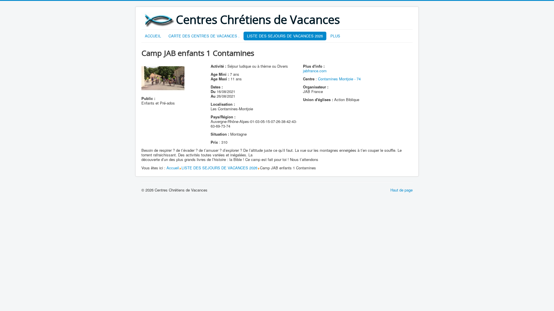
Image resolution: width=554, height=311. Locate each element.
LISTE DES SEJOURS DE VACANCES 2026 (285, 36)
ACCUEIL (153, 36)
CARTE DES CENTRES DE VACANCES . (204, 36)
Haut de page (401, 190)
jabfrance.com (315, 70)
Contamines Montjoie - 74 (339, 78)
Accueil (172, 167)
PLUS (335, 36)
